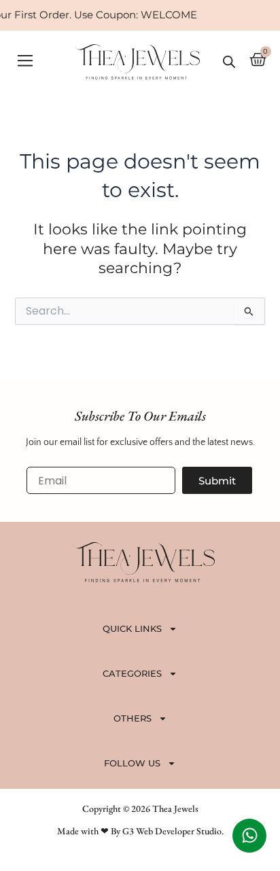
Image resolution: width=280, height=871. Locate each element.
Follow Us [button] (132, 763)
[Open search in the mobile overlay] (229, 62)
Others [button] (132, 718)
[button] (25, 61)
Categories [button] (132, 673)
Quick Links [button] (132, 628)
